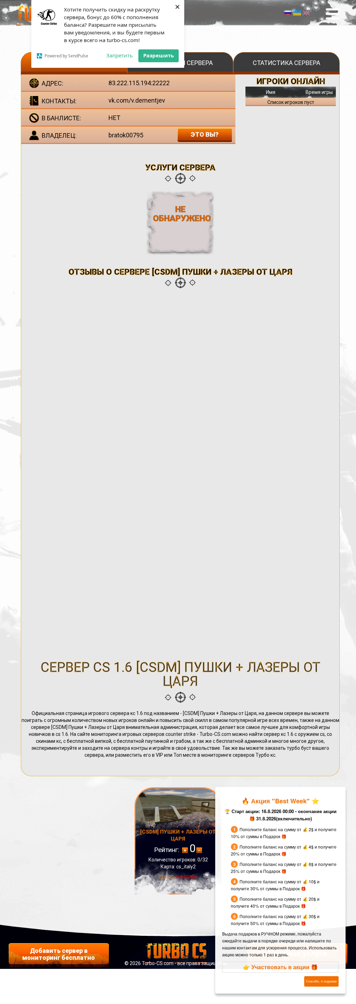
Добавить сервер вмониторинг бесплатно (58, 954)
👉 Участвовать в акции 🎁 (280, 967)
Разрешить (158, 55)
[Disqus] (180, 382)
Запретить (119, 55)
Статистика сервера (286, 62)
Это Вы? (205, 134)
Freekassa (176, 971)
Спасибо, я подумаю (321, 981)
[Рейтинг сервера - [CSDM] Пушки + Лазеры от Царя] (199, 850)
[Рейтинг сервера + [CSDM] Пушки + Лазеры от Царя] (185, 850)
